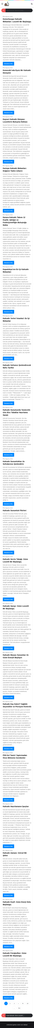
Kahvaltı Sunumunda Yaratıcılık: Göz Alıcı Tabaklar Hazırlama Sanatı (17, 412)
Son (19, 1008)
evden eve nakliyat (22, 1024)
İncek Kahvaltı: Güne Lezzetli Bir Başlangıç (18, 1015)
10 (22, 1003)
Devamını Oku (8, 63)
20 (27, 1003)
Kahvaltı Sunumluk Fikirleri (14, 510)
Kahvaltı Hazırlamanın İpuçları (16, 806)
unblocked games (12, 1024)
